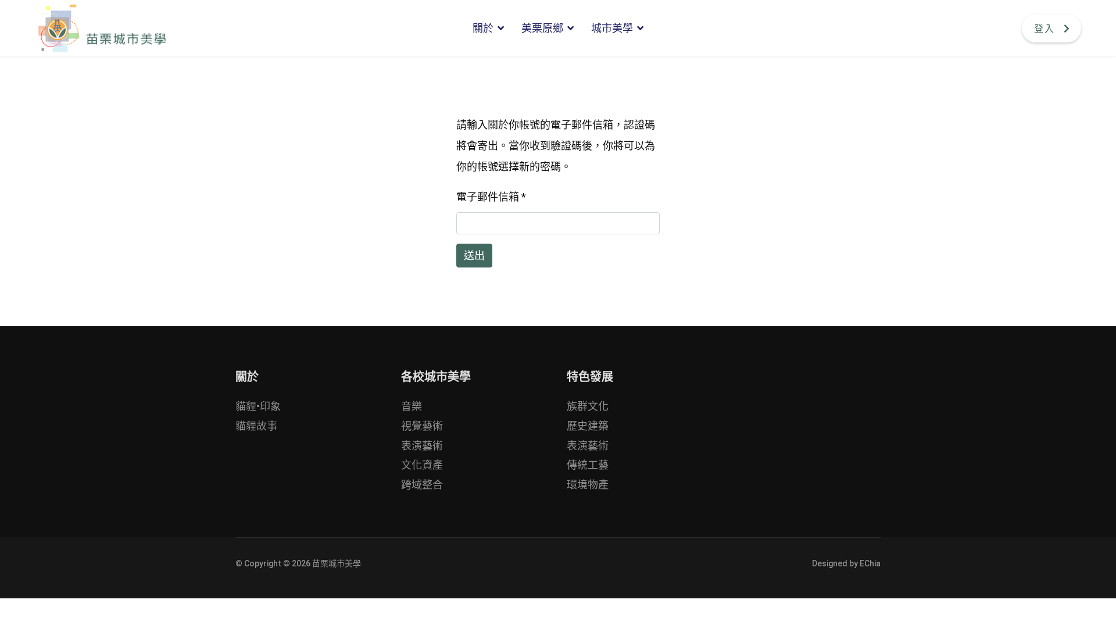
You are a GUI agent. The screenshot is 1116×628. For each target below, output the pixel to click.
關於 (483, 28)
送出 (474, 255)
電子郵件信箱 (491, 197)
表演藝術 (422, 446)
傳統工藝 (588, 465)
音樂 (411, 406)
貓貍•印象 (258, 406)
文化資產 (422, 465)
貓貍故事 (256, 426)
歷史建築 (588, 426)
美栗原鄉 (542, 28)
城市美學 (612, 28)
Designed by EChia (846, 563)
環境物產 (588, 485)
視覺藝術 (422, 426)
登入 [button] (1044, 28)
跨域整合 (422, 485)
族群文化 (588, 406)
